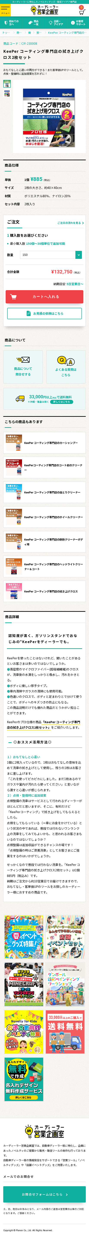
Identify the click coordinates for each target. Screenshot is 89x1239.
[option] (49, 116)
